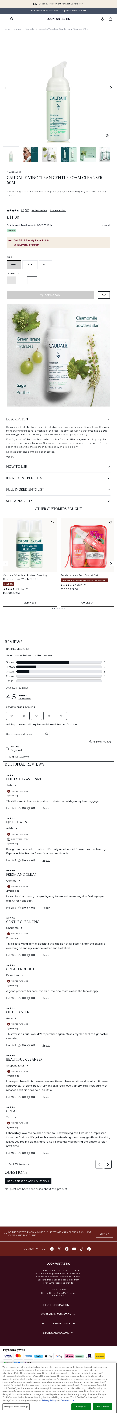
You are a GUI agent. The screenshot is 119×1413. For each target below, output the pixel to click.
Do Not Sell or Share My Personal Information (58, 1294)
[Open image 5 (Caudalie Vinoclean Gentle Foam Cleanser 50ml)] (88, 154)
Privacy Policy (49, 1400)
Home (7, 29)
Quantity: (13, 273)
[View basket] (110, 19)
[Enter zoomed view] (107, 136)
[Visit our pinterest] (89, 1249)
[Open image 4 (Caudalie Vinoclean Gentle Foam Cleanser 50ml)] (69, 154)
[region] (58, 1388)
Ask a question (58, 210)
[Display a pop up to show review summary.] (27, 588)
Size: (10, 257)
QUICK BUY (30, 603)
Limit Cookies (102, 1406)
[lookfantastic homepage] (58, 19)
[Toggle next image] (111, 87)
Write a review (39, 210)
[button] (58, 203)
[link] (102, 19)
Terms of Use (67, 1400)
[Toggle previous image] (5, 87)
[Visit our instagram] (67, 1249)
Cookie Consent (58, 1289)
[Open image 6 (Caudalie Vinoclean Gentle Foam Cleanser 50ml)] (107, 154)
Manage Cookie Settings (16, 1406)
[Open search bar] (11, 19)
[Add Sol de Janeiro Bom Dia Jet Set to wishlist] (110, 522)
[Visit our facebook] (52, 1249)
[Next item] (111, 563)
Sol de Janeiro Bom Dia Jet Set (79, 575)
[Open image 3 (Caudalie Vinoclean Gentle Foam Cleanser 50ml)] (49, 154)
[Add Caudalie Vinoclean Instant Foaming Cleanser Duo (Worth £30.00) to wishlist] (53, 522)
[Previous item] (5, 563)
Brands (17, 29)
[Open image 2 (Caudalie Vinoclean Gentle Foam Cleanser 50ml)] (30, 154)
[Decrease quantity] (11, 280)
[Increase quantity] (32, 280)
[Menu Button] (4, 19)
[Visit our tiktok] (81, 1249)
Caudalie (30, 29)
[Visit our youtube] (74, 1249)
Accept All (81, 1406)
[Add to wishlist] (104, 295)
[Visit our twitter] (59, 1249)
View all (106, 225)
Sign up (104, 1234)
